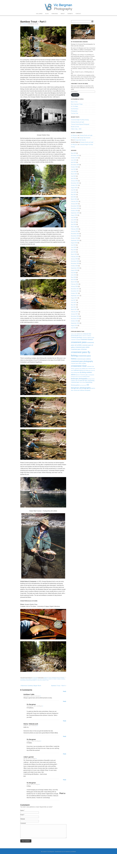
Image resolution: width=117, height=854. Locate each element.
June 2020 (73, 219)
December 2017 (75, 288)
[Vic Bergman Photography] (58, 7)
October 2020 (74, 210)
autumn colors (73, 333)
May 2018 (73, 277)
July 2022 (73, 176)
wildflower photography (85, 390)
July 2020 (73, 217)
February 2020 (74, 229)
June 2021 (73, 192)
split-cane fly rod (44, 680)
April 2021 (73, 196)
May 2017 (73, 304)
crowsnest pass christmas (79, 349)
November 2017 (75, 291)
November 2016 (75, 318)
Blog (47, 13)
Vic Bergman (24, 23)
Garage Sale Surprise (84, 137)
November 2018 (75, 263)
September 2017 (75, 295)
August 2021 (74, 187)
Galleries (39, 13)
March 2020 (74, 226)
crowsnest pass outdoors (84, 359)
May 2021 (73, 194)
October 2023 (74, 167)
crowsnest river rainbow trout (81, 368)
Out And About (74, 108)
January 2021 (74, 203)
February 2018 (74, 284)
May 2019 (73, 249)
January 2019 (74, 258)
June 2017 (73, 302)
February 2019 (74, 256)
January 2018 (74, 286)
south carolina (82, 382)
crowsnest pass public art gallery (78, 363)
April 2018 (73, 279)
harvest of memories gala (81, 374)
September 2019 (75, 240)
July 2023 (73, 169)
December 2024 (75, 155)
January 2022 (74, 180)
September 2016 (75, 323)
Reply (64, 691)
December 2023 (75, 164)
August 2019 (74, 242)
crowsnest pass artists (82, 347)
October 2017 (74, 293)
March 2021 (74, 199)
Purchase (55, 13)
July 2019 (73, 245)
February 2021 (74, 201)
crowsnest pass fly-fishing (57, 677)
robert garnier (28, 757)
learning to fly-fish (91, 378)
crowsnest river (79, 366)
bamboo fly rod (47, 677)
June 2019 (73, 247)
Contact (78, 13)
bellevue (80, 335)
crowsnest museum (87, 339)
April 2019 (73, 252)
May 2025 (73, 153)
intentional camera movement (76, 376)
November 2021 (75, 183)
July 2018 (73, 272)
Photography (74, 111)
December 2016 (75, 316)
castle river (84, 335)
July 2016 (73, 327)
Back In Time (74, 101)
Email (22, 814)
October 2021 (74, 185)
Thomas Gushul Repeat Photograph (80, 124)
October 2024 (74, 157)
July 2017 (73, 300)
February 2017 (74, 311)
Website (22, 819)
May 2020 (73, 222)
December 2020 (75, 206)
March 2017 (74, 309)
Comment (23, 823)
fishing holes (77, 372)
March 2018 (74, 281)
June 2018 (73, 275)
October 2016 (74, 320)
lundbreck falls (74, 380)
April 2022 (73, 178)
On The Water (35, 677)
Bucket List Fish (75, 126)
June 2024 (73, 160)
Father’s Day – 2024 (76, 129)
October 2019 (74, 238)
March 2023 (74, 173)
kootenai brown (86, 376)
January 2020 (74, 231)
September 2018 (75, 268)
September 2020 (75, 213)
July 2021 (73, 190)
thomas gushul (75, 385)
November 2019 (75, 235)
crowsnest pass (79, 342)
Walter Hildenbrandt (30, 724)
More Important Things (77, 104)
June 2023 (73, 171)
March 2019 (74, 254)
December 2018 (75, 261)
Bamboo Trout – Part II (58, 685)
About (63, 13)
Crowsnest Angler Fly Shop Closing (80, 119)
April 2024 (73, 162)
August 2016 (74, 325)
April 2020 (73, 224)
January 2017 (74, 314)
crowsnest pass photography (82, 361)
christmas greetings (76, 337)
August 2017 (74, 298)
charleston (89, 335)
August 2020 (74, 215)
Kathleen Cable (28, 694)
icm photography (91, 374)
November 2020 (75, 208)
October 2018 (74, 265)
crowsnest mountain (75, 339)
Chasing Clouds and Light (77, 122)
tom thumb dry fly (83, 385)
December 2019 (75, 233)
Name (22, 810)
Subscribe (75, 94)
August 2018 (74, 270)
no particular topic (82, 380)
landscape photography (79, 378)
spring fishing (88, 382)
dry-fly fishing (85, 370)
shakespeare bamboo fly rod (33, 680)
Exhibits (70, 13)
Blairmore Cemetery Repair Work (30, 685)
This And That (74, 113)
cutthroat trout (77, 370)
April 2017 (73, 307)
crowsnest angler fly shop (88, 337)
